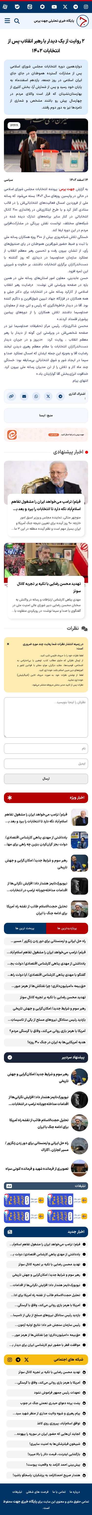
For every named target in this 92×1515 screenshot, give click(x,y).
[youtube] (54, 7)
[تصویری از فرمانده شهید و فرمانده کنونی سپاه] (79, 1169)
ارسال (46, 778)
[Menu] (7, 20)
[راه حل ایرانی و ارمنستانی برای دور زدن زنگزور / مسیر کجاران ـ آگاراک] (79, 1146)
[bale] (17, 7)
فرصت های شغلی (37, 1492)
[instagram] (86, 7)
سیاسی (8, 180)
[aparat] (5, 7)
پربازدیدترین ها (67, 928)
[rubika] (42, 7)
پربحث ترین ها (24, 928)
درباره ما (75, 1492)
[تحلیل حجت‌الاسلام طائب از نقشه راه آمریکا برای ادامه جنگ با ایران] (79, 910)
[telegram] (75, 7)
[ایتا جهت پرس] (46, 436)
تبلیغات (17, 1492)
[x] (65, 7)
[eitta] (29, 7)
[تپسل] (49, 1195)
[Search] (17, 21)
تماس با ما (59, 1492)
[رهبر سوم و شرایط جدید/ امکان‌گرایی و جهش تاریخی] (79, 864)
